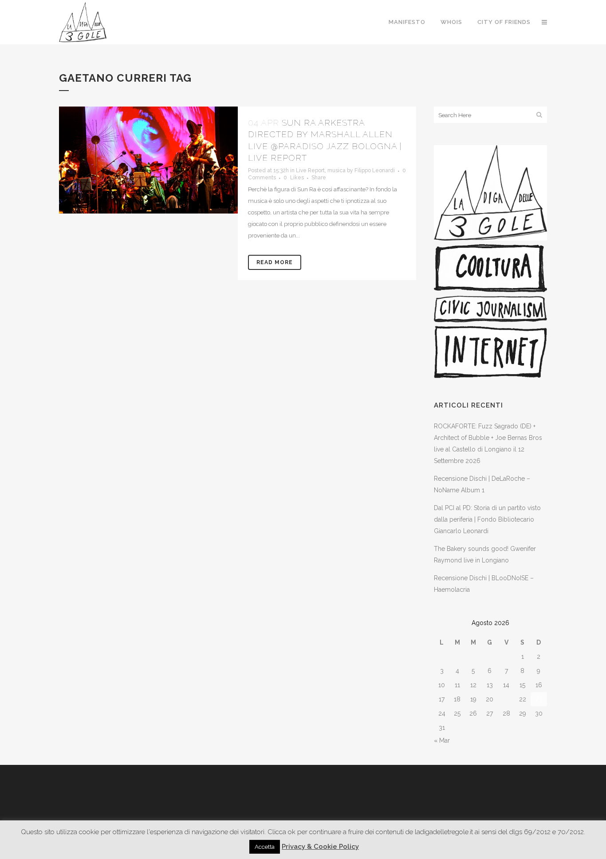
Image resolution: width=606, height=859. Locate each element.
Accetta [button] (265, 846)
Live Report (310, 170)
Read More (274, 262)
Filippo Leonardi (374, 170)
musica (336, 170)
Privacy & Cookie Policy (320, 847)
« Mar (442, 740)
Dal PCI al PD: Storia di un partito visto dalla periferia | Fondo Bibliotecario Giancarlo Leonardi (487, 519)
